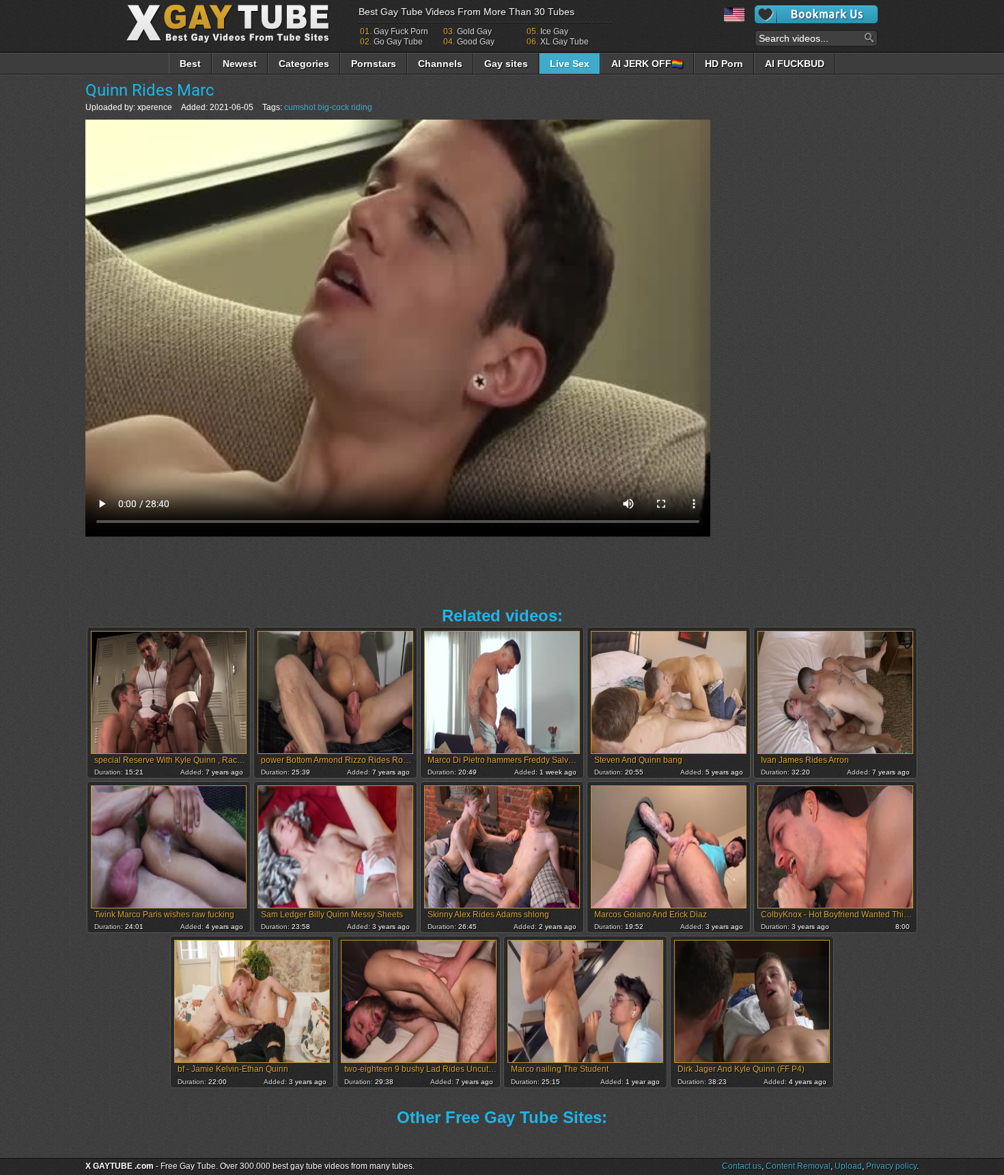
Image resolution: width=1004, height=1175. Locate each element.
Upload (848, 1166)
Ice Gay (554, 31)
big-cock (333, 107)
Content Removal (798, 1166)
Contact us (742, 1166)
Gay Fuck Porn (401, 31)
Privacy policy (891, 1166)
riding (361, 107)
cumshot (300, 107)
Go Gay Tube (398, 41)
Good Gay (475, 41)
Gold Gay (474, 31)
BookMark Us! (816, 14)
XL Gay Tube (564, 41)
